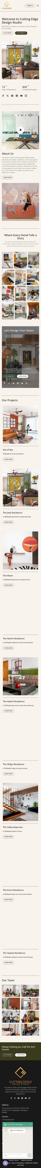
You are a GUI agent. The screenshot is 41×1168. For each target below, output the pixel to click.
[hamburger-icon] (38, 6)
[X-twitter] (7, 96)
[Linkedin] (17, 96)
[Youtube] (21, 96)
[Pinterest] (12, 96)
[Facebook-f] (3, 96)
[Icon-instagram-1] (26, 96)
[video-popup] (20, 130)
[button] (8, 459)
